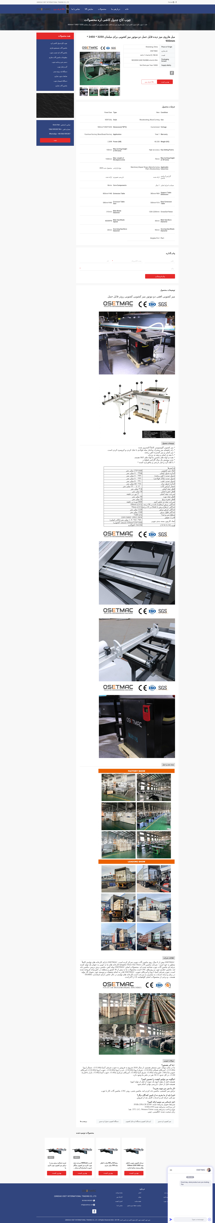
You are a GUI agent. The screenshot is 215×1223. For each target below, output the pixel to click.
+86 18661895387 (55, 129)
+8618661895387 (64, 134)
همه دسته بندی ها (174, 1205)
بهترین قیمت (165, 82)
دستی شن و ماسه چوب (59, 62)
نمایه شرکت (119, 1193)
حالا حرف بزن (149, 82)
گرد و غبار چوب (62, 67)
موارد (139, 1197)
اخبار (139, 1193)
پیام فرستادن (160, 276)
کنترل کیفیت (119, 1201)
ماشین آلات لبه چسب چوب (58, 53)
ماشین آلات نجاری (61, 86)
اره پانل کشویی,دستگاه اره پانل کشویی (138, 1121)
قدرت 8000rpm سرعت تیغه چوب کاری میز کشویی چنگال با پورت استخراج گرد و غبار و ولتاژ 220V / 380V (82, 1165)
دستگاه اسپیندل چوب (60, 81)
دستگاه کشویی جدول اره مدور (109, 1121)
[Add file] (209, 1219)
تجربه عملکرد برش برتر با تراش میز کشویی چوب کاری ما (57, 1165)
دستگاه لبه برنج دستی (60, 71)
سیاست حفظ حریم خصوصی (133, 1205)
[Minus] (171, 1170)
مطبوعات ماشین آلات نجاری (58, 57)
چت (55, 140)
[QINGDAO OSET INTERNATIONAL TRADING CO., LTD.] (43, 9)
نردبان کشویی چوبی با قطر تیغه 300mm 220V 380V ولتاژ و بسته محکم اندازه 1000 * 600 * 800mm (134, 1165)
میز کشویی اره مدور (164, 1121)
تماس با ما (120, 1205)
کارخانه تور (119, 1197)
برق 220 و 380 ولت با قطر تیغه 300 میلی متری (109, 1164)
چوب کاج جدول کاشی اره (134, 24)
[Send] (171, 1219)
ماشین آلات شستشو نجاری (58, 48)
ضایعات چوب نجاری (60, 76)
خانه (146, 24)
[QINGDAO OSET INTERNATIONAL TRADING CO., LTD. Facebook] (176, 2)
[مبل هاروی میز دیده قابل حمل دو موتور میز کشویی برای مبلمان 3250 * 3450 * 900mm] (100, 65)
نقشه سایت (138, 1201)
